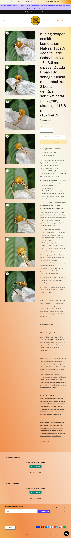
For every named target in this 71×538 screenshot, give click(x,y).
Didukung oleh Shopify (41, 534)
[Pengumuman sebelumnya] (4, 2)
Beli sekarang (53, 142)
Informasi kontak (62, 534)
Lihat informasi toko (48, 155)
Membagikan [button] (45, 441)
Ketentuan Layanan (49, 536)
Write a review (35, 466)
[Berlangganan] (35, 511)
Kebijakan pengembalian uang (36, 536)
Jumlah (42, 126)
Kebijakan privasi (52, 534)
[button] (4, 20)
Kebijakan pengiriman (61, 536)
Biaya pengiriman (44, 123)
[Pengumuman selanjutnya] (67, 2)
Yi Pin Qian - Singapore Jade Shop (26, 534)
